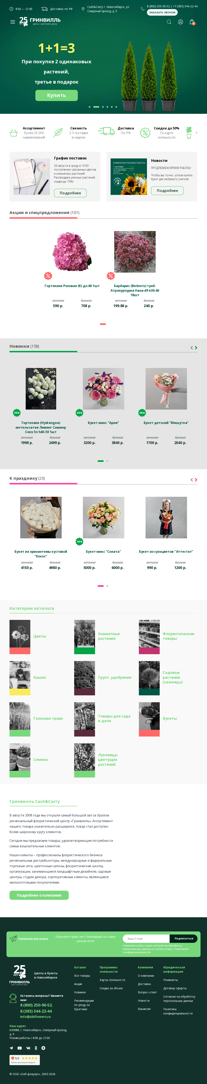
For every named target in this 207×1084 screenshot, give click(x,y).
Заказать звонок (162, 12)
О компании (146, 976)
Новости (144, 1000)
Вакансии (144, 1009)
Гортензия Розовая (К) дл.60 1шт (72, 286)
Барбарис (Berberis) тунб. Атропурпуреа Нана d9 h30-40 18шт (135, 290)
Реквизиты (170, 980)
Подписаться (184, 938)
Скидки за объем (111, 988)
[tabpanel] (72, 271)
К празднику (27, 478)
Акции (78, 984)
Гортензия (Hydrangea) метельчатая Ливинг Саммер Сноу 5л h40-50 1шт (41, 426)
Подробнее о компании (39, 895)
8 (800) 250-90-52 (158, 6)
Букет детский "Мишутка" (166, 422)
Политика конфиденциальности (177, 1011)
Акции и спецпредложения (44, 212)
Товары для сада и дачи (114, 718)
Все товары (82, 976)
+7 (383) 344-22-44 (185, 6)
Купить (56, 95)
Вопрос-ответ (147, 992)
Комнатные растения (109, 636)
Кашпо (39, 677)
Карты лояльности (112, 980)
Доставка (144, 984)
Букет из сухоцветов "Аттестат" (166, 551)
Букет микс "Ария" (103, 422)
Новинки (24, 346)
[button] (169, 21)
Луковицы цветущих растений (108, 759)
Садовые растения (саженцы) (173, 677)
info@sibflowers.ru (35, 1016)
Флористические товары (178, 636)
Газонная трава (48, 718)
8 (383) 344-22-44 (36, 1011)
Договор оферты (175, 988)
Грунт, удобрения (114, 677)
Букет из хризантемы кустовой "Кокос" (41, 553)
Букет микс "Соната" (103, 551)
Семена (40, 759)
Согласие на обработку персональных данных (179, 999)
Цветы (39, 636)
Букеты (170, 718)
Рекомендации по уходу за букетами (84, 1005)
